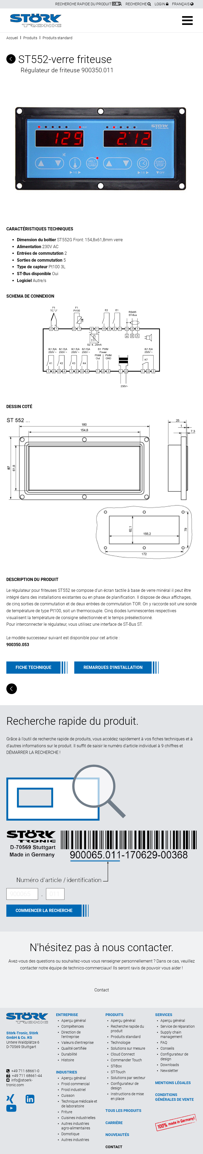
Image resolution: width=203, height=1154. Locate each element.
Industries (66, 1072)
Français (181, 4)
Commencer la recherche (44, 910)
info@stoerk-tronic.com (19, 1082)
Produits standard (57, 38)
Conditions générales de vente (174, 1097)
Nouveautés (117, 1135)
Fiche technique (33, 667)
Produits (30, 38)
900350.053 (17, 644)
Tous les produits (123, 1110)
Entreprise (67, 1015)
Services (163, 1015)
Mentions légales (173, 1083)
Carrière (114, 1123)
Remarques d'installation (113, 667)
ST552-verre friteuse (64, 59)
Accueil (12, 38)
